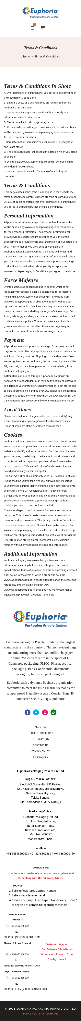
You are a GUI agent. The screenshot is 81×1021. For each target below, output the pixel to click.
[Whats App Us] (53, 712)
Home (25, 56)
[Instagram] (45, 712)
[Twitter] (36, 712)
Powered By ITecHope (40, 1013)
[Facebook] (27, 712)
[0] (32, 28)
